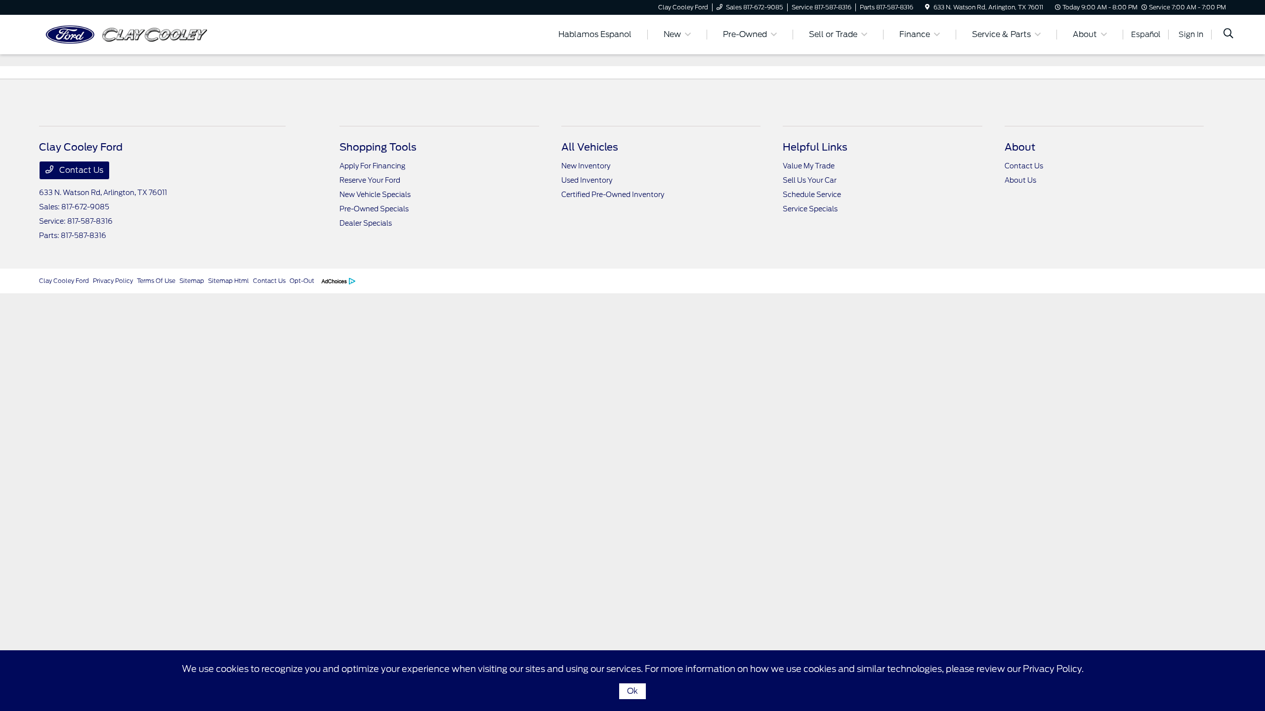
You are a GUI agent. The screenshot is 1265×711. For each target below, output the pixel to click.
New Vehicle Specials (375, 194)
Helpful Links (815, 147)
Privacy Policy (113, 280)
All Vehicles (589, 147)
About (1020, 147)
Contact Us (80, 170)
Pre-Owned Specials (374, 209)
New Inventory (585, 166)
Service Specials (810, 209)
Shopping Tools (378, 147)
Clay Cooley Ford (64, 280)
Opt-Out (302, 280)
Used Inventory (586, 180)
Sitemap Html (228, 280)
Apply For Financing (372, 166)
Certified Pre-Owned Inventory (612, 194)
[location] (927, 7)
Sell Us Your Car (810, 180)
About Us (1020, 180)
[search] (1228, 34)
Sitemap (191, 280)
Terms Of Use (156, 280)
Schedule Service (812, 194)
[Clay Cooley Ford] (124, 34)
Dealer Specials (365, 223)
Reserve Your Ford (369, 180)
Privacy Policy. (1053, 669)
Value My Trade (809, 166)
